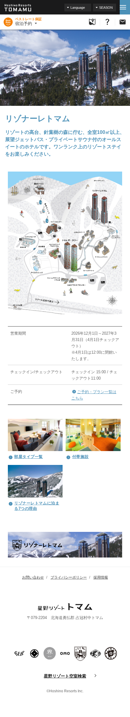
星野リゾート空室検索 (65, 676)
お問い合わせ (33, 577)
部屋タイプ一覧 (28, 456)
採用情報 (100, 577)
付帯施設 (80, 456)
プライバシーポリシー (68, 577)
